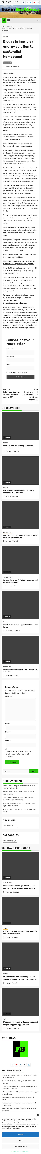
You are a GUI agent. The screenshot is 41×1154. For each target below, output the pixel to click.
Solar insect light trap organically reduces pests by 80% (11, 393)
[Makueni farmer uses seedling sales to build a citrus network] (20, 911)
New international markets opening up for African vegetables (30, 394)
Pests (10, 532)
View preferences (21, 1146)
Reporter (16, 66)
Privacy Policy (15, 1151)
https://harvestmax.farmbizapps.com (16, 315)
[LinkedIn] (28, 1064)
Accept (20, 1135)
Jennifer (16, 451)
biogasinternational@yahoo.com (15, 303)
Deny (20, 1141)
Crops (5, 883)
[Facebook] (12, 1064)
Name (8, 723)
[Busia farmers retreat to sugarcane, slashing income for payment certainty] (20, 956)
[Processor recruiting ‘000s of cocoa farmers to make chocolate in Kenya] (20, 866)
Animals (5, 36)
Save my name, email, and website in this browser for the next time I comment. (19, 753)
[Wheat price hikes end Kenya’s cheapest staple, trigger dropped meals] (20, 1002)
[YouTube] (16, 1064)
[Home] (4, 20)
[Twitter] (24, 1064)
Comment (9, 696)
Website (8, 740)
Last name (10, 357)
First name (10, 349)
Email (8, 364)
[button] (38, 1115)
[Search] (38, 20)
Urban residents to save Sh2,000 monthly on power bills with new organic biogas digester (18, 136)
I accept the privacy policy (18, 373)
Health (5, 1019)
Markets (9, 883)
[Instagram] (20, 1064)
